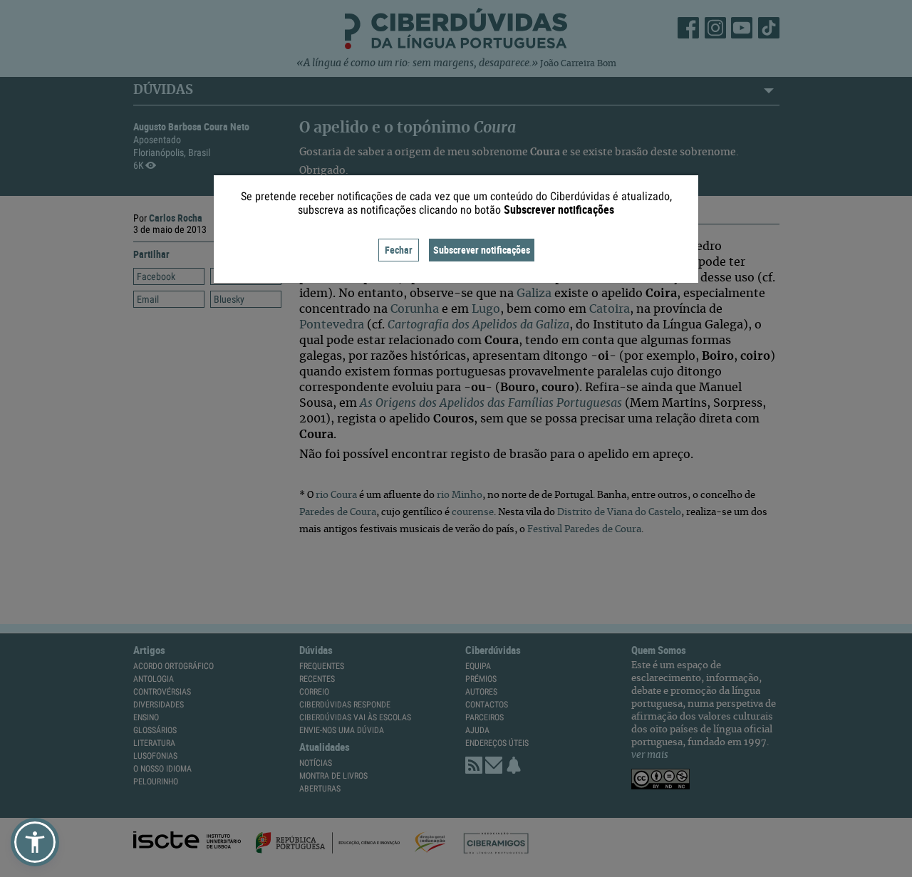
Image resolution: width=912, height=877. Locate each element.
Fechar (399, 249)
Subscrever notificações (481, 249)
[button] (35, 842)
